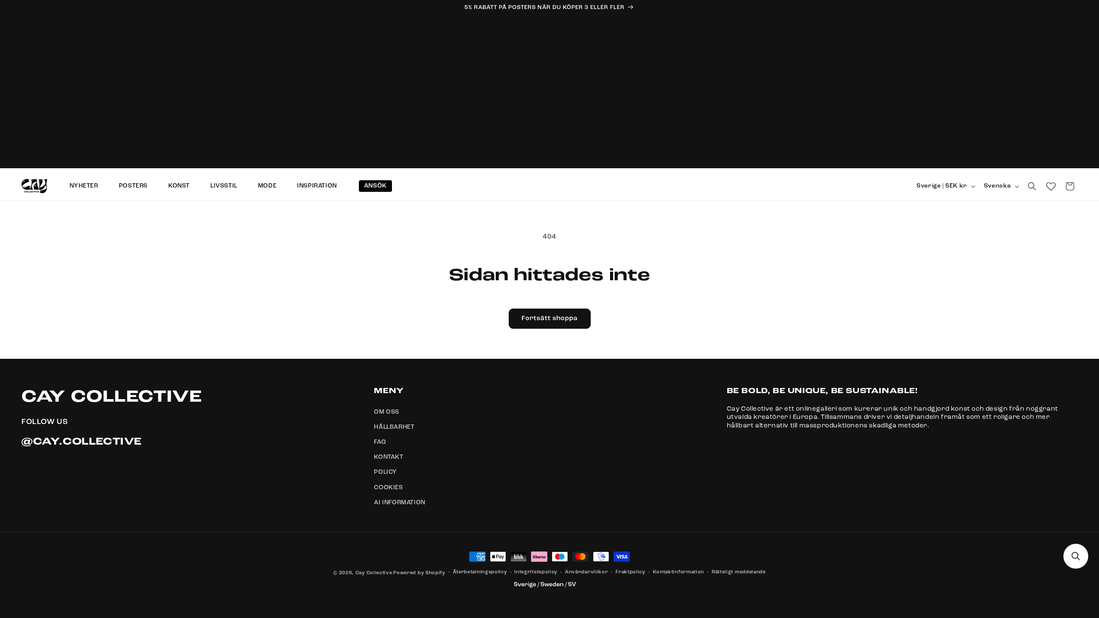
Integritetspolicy (535, 572)
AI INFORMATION (399, 503)
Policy (385, 472)
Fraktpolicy (630, 572)
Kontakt (388, 457)
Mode (267, 186)
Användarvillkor (586, 572)
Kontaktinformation (678, 572)
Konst (179, 186)
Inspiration (317, 186)
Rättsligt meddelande (739, 572)
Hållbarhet (394, 427)
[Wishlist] (1050, 186)
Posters (133, 186)
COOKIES (388, 488)
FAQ (380, 442)
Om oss (386, 412)
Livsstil (223, 186)
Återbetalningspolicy (480, 572)
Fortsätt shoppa (550, 318)
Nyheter (84, 186)
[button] (1032, 186)
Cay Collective (373, 573)
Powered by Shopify (419, 573)
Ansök (375, 186)
